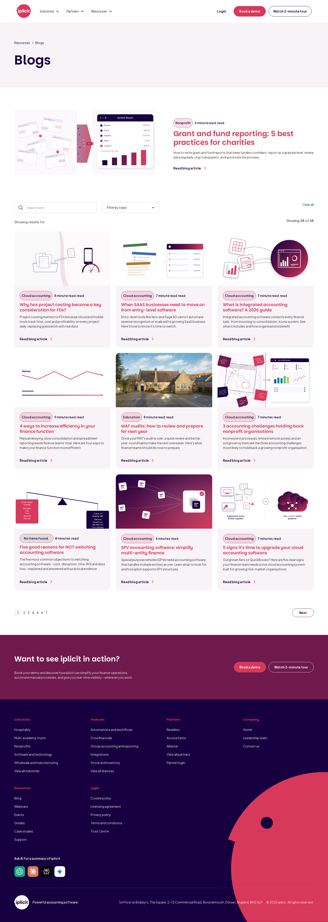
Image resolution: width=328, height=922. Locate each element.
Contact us (251, 746)
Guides (19, 823)
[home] (24, 11)
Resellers (173, 730)
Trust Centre (100, 831)
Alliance (172, 746)
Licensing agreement (106, 806)
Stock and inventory (105, 763)
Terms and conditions (106, 823)
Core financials (101, 738)
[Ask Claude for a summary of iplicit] (33, 871)
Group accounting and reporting (114, 746)
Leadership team (255, 738)
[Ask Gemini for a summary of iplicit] (59, 871)
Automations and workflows (112, 730)
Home (247, 730)
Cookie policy (101, 798)
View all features (102, 771)
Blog (17, 798)
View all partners (178, 754)
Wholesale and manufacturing (36, 763)
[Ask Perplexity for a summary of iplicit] (46, 871)
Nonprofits (22, 746)
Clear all (308, 204)
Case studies (23, 831)
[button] (49, 11)
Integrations (100, 754)
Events (19, 815)
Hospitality (22, 730)
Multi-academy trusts (30, 738)
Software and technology (33, 754)
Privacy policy (101, 815)
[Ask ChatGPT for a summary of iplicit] (19, 871)
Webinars (21, 806)
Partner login (176, 763)
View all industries (26, 771)
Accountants (176, 738)
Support (20, 839)
